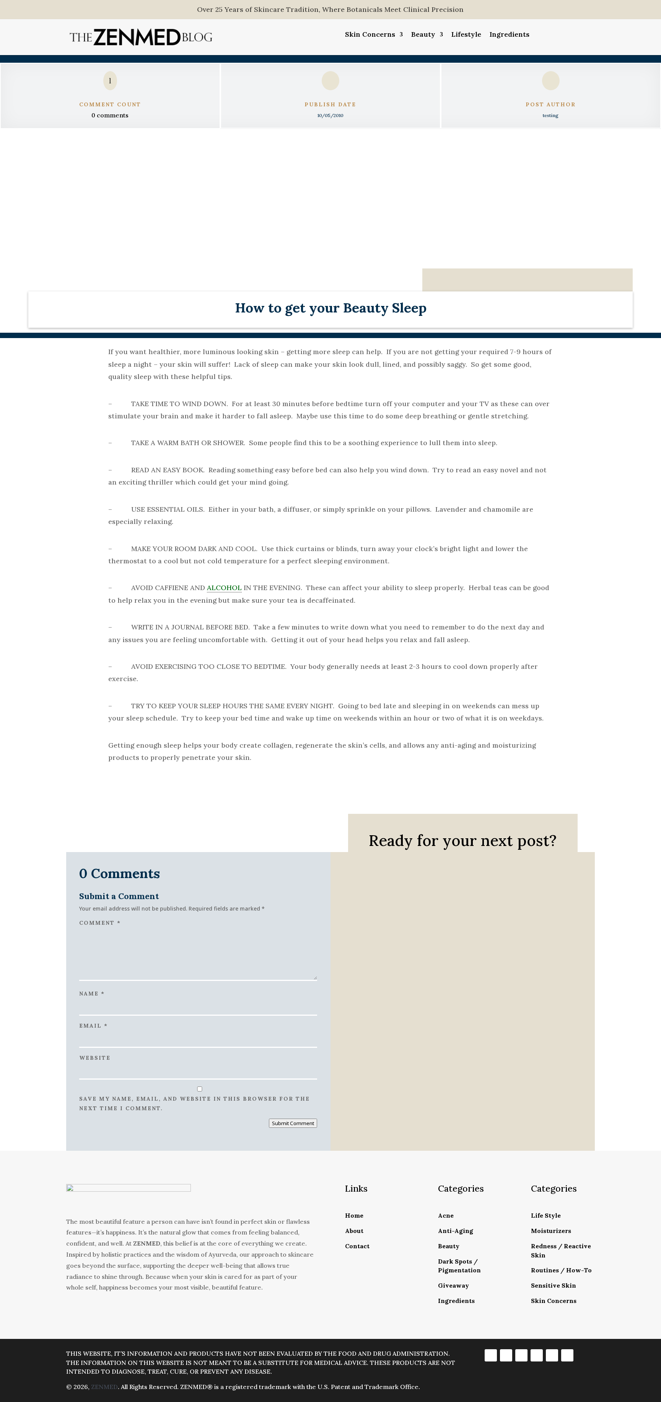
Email (93, 1025)
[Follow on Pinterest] (552, 1355)
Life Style (546, 1215)
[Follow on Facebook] (491, 1355)
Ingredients (509, 35)
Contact (357, 1246)
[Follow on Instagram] (506, 1355)
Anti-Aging (455, 1230)
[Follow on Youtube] (567, 1355)
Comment (100, 922)
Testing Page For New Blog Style (441, 924)
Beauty (423, 35)
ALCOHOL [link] (224, 587)
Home (354, 1215)
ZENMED (104, 1387)
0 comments (110, 115)
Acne (446, 1215)
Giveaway (453, 1285)
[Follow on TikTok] (537, 1355)
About (354, 1230)
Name (92, 993)
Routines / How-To (561, 1270)
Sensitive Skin (553, 1285)
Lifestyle (466, 35)
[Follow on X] (521, 1355)
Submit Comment (293, 1123)
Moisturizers (551, 1230)
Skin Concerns (370, 35)
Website (95, 1057)
